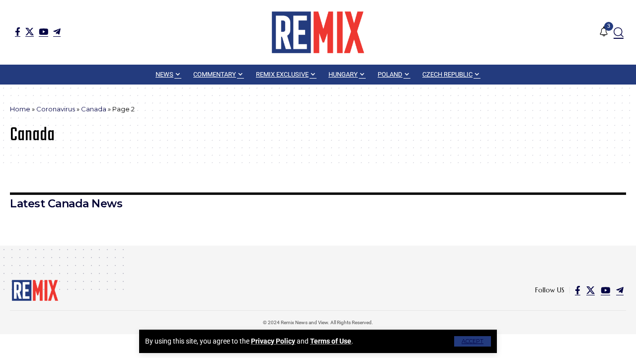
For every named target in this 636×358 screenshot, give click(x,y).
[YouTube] (43, 31)
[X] (29, 31)
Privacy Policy (273, 341)
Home (20, 109)
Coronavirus (55, 109)
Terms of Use (330, 341)
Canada (93, 109)
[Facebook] (17, 31)
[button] (472, 341)
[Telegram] (57, 31)
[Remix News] (318, 32)
